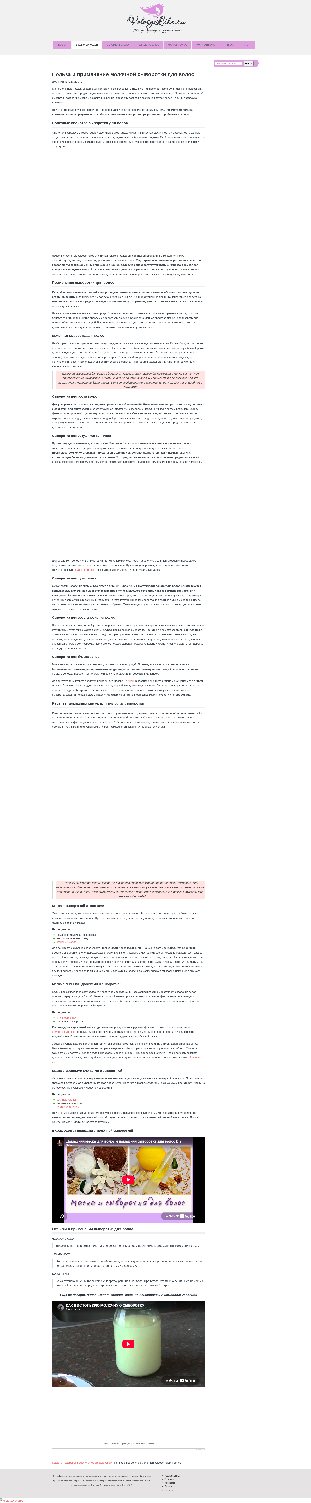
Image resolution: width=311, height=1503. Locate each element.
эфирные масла (66, 941)
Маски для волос (177, 45)
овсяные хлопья (67, 1099)
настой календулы (68, 1106)
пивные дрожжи (66, 1017)
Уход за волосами (87, 45)
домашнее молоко (63, 1031)
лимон (130, 680)
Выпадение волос (149, 45)
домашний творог (84, 569)
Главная (62, 45)
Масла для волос (205, 45)
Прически (230, 45)
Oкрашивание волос (118, 45)
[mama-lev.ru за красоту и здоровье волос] (155, 18)
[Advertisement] (128, 757)
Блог (247, 45)
